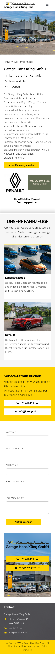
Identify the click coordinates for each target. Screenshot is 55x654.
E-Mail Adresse (15, 481)
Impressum (27, 650)
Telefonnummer (14, 448)
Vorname (11, 431)
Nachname (12, 464)
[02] (20, 3)
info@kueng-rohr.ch (18, 632)
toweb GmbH (41, 646)
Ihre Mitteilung (15, 497)
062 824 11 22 (15, 627)
